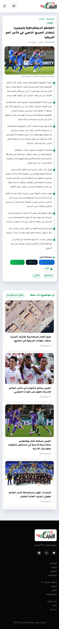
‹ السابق (48, 276)
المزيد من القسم (15, 295)
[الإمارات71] (48, 6)
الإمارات (54, 567)
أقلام (55, 606)
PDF (47, 269)
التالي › (36, 276)
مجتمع (54, 571)
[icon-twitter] (46, 553)
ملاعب (41, 19)
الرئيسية (50, 19)
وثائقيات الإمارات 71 (49, 582)
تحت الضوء (52, 602)
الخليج (54, 590)
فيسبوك (45, 262)
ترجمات (54, 586)
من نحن (53, 610)
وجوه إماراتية (52, 594)
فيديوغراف (52, 575)
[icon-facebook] (39, 553)
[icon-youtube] (54, 553)
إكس (30, 262)
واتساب (15, 262)
